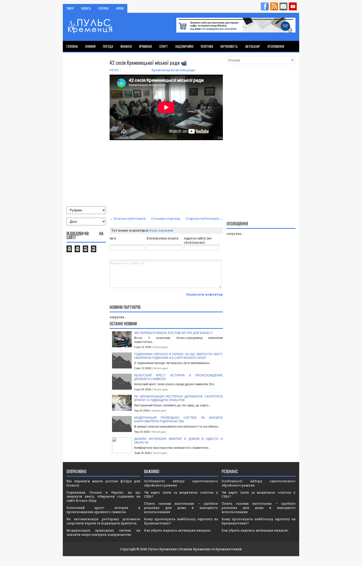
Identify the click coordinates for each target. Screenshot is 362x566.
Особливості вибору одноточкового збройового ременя (181, 483)
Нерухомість (229, 46)
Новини (90, 46)
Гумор (70, 8)
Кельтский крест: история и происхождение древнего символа (103, 509)
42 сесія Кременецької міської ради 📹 (148, 62)
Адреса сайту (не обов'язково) (198, 240)
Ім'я (113, 238)
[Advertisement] (166, 178)
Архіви (120, 8)
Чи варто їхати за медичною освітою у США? (181, 494)
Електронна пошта (162, 238)
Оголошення (275, 46)
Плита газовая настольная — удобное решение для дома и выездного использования (181, 507)
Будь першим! (161, 230)
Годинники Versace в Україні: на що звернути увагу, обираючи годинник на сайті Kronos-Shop (178, 356)
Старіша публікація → (204, 218)
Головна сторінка (165, 218)
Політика (207, 46)
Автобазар (252, 46)
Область (86, 8)
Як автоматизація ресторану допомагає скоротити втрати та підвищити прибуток (178, 398)
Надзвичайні (184, 46)
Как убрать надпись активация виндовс (177, 530)
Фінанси (126, 46)
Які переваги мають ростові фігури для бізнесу (173, 333)
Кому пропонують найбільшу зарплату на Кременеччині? (181, 521)
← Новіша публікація (128, 218)
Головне (103, 8)
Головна (72, 46)
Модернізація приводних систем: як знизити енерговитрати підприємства (178, 419)
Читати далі (160, 347)
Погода (108, 46)
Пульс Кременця (162, 549)
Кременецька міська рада (173, 70)
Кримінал (145, 46)
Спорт (163, 46)
